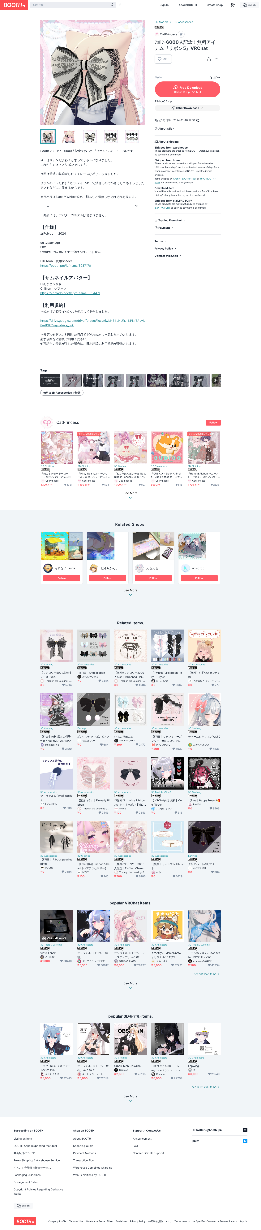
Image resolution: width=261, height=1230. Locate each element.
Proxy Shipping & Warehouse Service (37, 1160)
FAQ (135, 1145)
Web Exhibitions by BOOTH (90, 1174)
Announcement (142, 1138)
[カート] (181, 34)
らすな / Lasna (64, 568)
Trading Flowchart (170, 220)
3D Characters (159, 466)
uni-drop (198, 568)
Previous (43, 72)
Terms (159, 241)
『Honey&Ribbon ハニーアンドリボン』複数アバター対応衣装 (203, 475)
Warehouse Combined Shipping (92, 1167)
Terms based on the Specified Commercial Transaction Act (205, 1221)
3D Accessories (183, 22)
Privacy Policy (164, 248)
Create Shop (215, 5)
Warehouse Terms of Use (99, 1221)
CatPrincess (67, 422)
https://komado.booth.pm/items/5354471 (70, 293)
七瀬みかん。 (109, 568)
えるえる (152, 568)
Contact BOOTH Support (148, 1153)
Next (142, 72)
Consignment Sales (25, 1182)
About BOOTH (188, 5)
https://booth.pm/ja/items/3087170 (65, 265)
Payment (164, 227)
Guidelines (121, 1221)
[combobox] (73, 5)
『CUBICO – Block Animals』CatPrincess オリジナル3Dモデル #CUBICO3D (166, 475)
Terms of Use (76, 1221)
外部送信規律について (159, 1221)
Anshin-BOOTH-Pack (184, 178)
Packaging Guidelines (27, 1174)
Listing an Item (23, 1138)
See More (130, 590)
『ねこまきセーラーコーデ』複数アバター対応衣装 (56, 475)
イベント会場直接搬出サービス (32, 1167)
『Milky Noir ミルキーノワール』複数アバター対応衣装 (93, 475)
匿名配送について (24, 1153)
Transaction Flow (83, 1160)
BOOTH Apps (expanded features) (35, 1145)
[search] (112, 5)
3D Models (161, 22)
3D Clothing (47, 466)
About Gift (165, 128)
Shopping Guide (83, 1145)
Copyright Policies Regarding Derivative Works (38, 1191)
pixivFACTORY (162, 207)
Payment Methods (84, 1153)
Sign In (164, 5)
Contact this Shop (166, 255)
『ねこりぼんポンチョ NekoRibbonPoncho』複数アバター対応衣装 (130, 475)
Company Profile (57, 1221)
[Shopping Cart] (233, 5)
